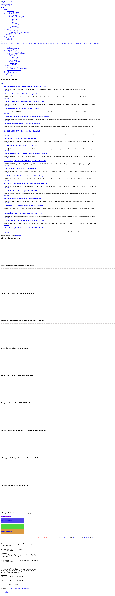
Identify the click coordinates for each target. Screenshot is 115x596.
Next (19, 235)
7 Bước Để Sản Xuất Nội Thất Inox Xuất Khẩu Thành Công (23, 176)
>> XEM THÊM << (6, 516)
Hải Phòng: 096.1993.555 (7, 526)
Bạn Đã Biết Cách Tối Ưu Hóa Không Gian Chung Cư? (22, 131)
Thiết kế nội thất (65, 537)
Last (22, 235)
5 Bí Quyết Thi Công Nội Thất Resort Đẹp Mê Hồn (20, 138)
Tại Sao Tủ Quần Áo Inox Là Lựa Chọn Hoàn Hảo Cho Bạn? (24, 220)
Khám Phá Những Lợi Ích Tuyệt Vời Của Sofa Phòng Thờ (23, 198)
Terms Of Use (27, 588)
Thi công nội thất (77, 537)
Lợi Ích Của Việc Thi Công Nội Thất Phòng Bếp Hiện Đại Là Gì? (25, 161)
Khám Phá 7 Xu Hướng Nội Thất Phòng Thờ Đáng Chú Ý (23, 213)
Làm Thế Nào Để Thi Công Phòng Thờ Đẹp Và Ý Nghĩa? (22, 108)
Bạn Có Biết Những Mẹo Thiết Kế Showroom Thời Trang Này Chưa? (26, 183)
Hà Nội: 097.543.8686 (6, 520)
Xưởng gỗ (86, 537)
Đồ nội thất (95, 537)
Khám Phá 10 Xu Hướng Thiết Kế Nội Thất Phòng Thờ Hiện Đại (25, 86)
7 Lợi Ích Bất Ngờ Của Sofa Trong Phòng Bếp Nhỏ (20, 168)
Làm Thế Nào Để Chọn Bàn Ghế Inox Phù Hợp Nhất (21, 146)
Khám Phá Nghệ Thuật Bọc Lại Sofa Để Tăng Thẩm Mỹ (22, 123)
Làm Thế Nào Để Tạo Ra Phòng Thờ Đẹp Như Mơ (20, 191)
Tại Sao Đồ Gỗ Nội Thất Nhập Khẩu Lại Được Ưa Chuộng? (23, 205)
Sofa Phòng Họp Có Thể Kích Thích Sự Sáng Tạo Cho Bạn (23, 94)
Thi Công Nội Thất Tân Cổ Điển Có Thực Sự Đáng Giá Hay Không (26, 153)
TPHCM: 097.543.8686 (6, 531)
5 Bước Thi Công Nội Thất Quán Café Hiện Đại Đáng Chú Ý (23, 228)
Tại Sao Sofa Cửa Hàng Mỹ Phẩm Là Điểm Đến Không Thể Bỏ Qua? (26, 116)
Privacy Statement (19, 588)
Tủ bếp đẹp (11, 588)
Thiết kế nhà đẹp (54, 537)
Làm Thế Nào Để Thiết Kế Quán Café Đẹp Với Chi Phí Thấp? (24, 101)
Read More (6, 90)
